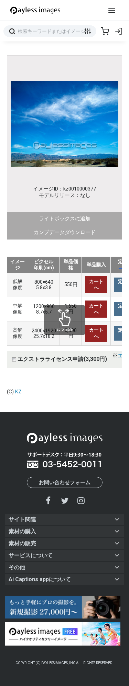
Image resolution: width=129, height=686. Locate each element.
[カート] (105, 31)
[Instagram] (81, 500)
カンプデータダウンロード (65, 232)
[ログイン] (118, 31)
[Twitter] (64, 500)
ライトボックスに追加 (64, 219)
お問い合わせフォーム (64, 482)
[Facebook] (48, 500)
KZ (18, 392)
